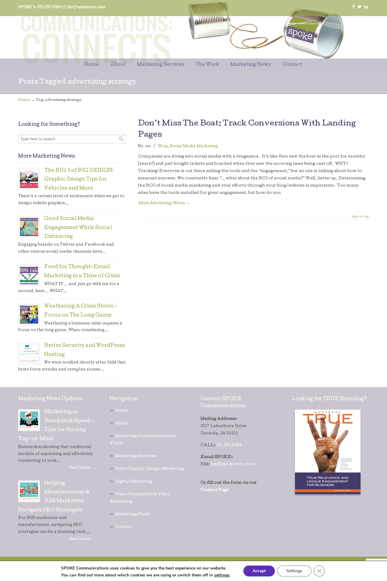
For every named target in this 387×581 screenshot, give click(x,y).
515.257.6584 (229, 445)
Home (24, 100)
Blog (163, 146)
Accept (259, 571)
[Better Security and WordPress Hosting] (29, 354)
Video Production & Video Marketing (140, 498)
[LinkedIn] (366, 7)
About (121, 424)
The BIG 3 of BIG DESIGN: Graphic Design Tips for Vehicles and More (79, 179)
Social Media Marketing (194, 146)
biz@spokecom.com (86, 7)
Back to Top (360, 216)
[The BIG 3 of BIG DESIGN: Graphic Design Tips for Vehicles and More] (29, 179)
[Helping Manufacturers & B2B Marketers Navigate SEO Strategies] (29, 491)
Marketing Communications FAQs (143, 440)
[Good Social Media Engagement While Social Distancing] (29, 227)
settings (221, 575)
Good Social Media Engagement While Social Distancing (78, 228)
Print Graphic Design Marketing (149, 469)
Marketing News (132, 514)
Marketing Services (135, 456)
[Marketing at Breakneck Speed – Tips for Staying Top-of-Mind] (29, 420)
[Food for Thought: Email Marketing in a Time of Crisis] (29, 275)
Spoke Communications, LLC (169, 31)
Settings (294, 571)
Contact (123, 527)
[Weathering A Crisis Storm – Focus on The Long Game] (29, 314)
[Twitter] (360, 7)
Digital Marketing (133, 482)
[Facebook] (353, 7)
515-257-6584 (49, 7)
